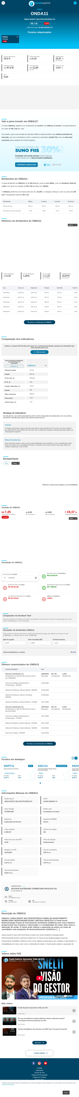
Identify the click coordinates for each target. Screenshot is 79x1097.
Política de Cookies (39, 1077)
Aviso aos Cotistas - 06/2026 (15, 733)
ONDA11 (32, 366)
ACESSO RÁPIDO (39, 1053)
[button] (76, 758)
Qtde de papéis (8, 639)
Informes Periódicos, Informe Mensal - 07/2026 (21, 702)
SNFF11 (9, 765)
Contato (39, 1068)
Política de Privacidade (8, 1084)
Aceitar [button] (66, 1092)
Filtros (6, 463)
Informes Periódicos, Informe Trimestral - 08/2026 (19, 696)
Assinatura (39, 1070)
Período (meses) (59, 639)
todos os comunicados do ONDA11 (39, 743)
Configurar (13, 366)
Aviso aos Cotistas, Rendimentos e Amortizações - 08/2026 (17, 684)
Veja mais (38, 1042)
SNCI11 (5, 37)
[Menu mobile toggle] (3, 3)
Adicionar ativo (40, 352)
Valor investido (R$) (35, 639)
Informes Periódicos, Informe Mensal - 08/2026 (21, 690)
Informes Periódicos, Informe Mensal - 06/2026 (21, 728)
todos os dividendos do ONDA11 (40, 322)
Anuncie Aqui (39, 1079)
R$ (5, 577)
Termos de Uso (39, 1072)
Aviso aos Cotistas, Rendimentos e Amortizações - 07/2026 (17, 717)
